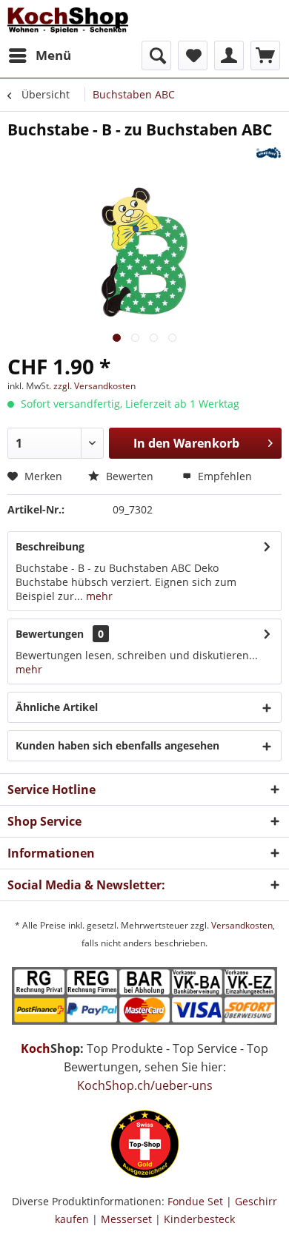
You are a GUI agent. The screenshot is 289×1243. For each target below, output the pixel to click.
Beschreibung (50, 546)
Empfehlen (223, 476)
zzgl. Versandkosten (94, 386)
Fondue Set (195, 1201)
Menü (53, 55)
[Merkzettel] (192, 55)
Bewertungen (50, 634)
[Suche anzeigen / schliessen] (156, 55)
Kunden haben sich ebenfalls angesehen (117, 745)
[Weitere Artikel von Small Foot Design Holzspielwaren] (269, 153)
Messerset (126, 1219)
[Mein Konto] (229, 55)
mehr (98, 596)
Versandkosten (242, 925)
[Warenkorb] (265, 55)
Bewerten (128, 476)
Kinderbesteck (199, 1219)
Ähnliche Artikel (57, 707)
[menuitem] (39, 55)
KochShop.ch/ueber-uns (145, 1085)
